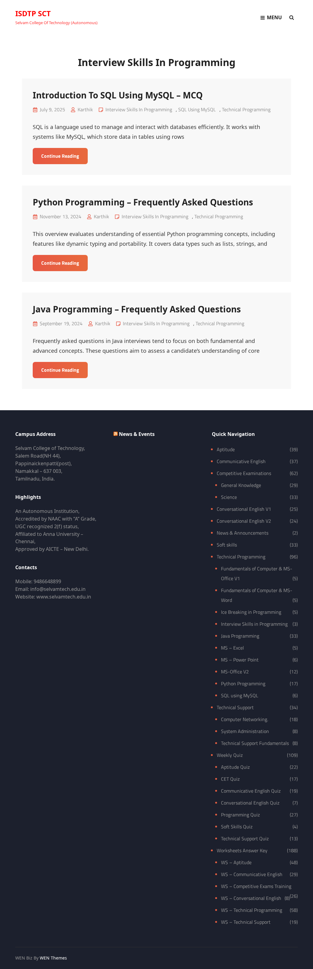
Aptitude (226, 449)
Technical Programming (246, 109)
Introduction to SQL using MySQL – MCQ (118, 95)
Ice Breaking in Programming (251, 612)
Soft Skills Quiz (236, 826)
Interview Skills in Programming (138, 109)
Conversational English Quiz (250, 802)
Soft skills (227, 544)
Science (229, 497)
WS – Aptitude (236, 862)
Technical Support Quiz (245, 838)
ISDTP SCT (33, 13)
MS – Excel (232, 647)
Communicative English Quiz (251, 790)
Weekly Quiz (230, 755)
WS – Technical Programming (251, 910)
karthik (85, 109)
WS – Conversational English (251, 898)
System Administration (245, 731)
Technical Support (235, 707)
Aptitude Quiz (235, 767)
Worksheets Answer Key (242, 850)
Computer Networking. (244, 719)
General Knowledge (241, 485)
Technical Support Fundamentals (255, 743)
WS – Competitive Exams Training (256, 886)
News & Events (137, 434)
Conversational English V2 (244, 521)
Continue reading (64, 158)
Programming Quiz (240, 814)
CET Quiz (230, 779)
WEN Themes (53, 958)
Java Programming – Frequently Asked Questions (137, 309)
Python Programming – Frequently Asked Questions (143, 202)
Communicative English (241, 461)
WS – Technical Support (246, 922)
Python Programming (243, 683)
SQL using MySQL (197, 109)
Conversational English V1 (244, 509)
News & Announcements (242, 532)
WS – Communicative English (251, 874)
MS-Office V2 (235, 671)
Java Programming (240, 635)
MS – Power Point (240, 659)
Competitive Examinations (244, 473)
